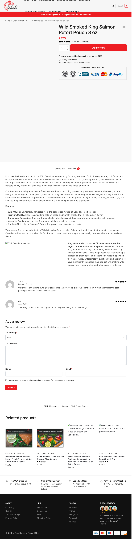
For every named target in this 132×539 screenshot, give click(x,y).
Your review (11, 343)
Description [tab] (59, 168)
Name (9, 369)
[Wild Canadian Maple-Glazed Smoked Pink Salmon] (50, 437)
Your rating (11, 332)
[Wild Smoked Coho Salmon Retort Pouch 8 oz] (112, 437)
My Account (42, 507)
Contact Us (42, 511)
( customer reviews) (80, 42)
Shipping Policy (44, 518)
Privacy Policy (11, 518)
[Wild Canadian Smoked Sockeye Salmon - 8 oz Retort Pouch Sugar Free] (122, 27)
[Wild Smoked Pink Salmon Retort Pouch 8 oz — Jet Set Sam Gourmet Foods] (125, 27)
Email (69, 369)
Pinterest (73, 518)
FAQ (39, 514)
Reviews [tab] (73, 168)
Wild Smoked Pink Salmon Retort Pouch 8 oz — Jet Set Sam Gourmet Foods (18, 459)
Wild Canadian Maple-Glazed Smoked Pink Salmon (50, 457)
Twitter (72, 511)
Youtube (72, 521)
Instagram (73, 514)
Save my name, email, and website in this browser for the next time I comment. (42, 380)
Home (7, 21)
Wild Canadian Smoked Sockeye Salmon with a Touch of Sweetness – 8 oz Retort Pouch (80, 460)
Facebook (73, 507)
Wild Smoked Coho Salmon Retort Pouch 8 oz (112, 457)
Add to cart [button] (19, 470)
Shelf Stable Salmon (21, 21)
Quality (8, 511)
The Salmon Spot (13, 514)
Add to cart (98, 47)
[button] (123, 6)
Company (9, 507)
